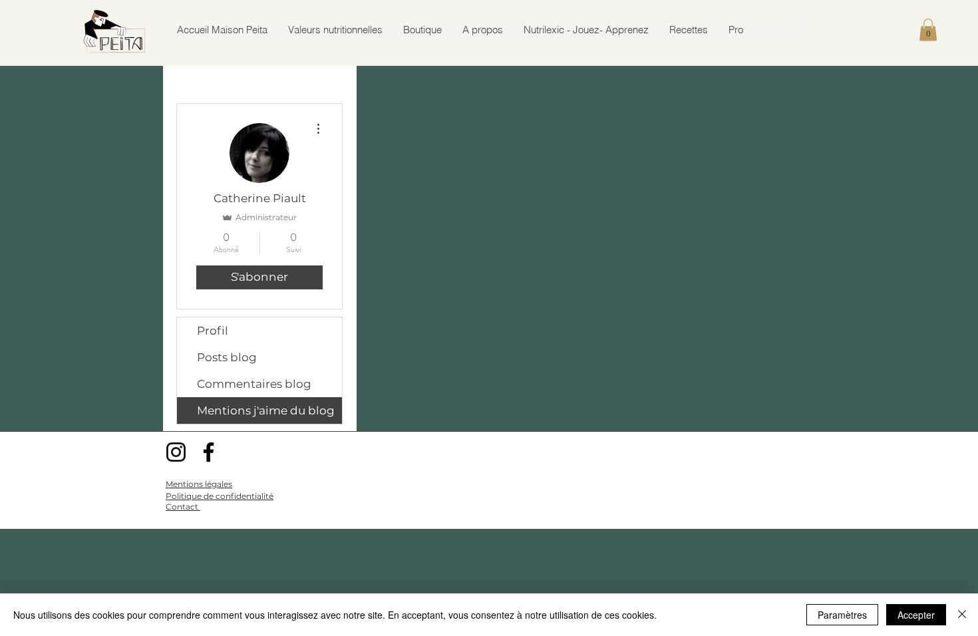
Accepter (916, 614)
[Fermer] (962, 614)
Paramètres (842, 614)
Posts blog (227, 357)
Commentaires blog (254, 384)
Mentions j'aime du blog (266, 410)
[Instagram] (176, 452)
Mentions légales (199, 484)
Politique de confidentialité (219, 496)
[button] (928, 30)
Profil (212, 330)
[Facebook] (209, 452)
